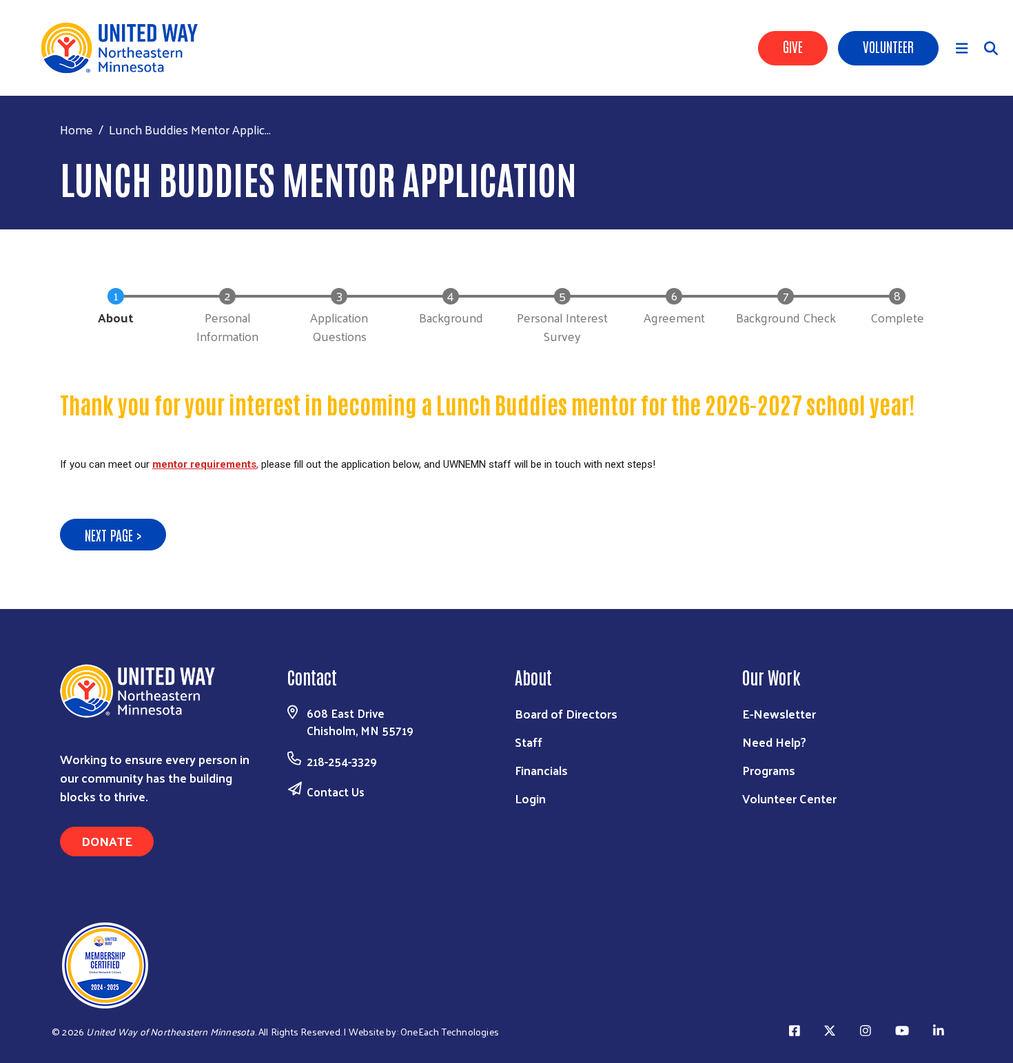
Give (793, 46)
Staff (528, 741)
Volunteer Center (789, 798)
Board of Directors (566, 713)
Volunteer (888, 46)
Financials (541, 770)
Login (530, 798)
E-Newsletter (779, 713)
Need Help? (774, 741)
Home (76, 129)
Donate (106, 840)
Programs (768, 770)
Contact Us (336, 791)
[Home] (124, 48)
